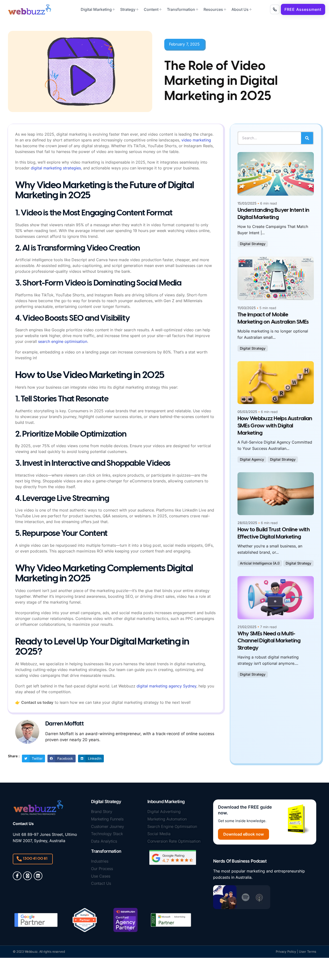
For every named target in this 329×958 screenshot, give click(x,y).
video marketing (196, 140)
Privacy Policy (286, 951)
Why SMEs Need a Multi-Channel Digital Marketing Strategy (269, 641)
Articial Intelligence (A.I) (260, 563)
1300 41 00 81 (35, 859)
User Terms (307, 951)
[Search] (307, 138)
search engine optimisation (62, 341)
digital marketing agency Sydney (166, 686)
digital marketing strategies (56, 168)
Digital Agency (252, 459)
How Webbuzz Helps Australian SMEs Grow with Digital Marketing (274, 426)
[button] (303, 9)
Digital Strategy (252, 244)
